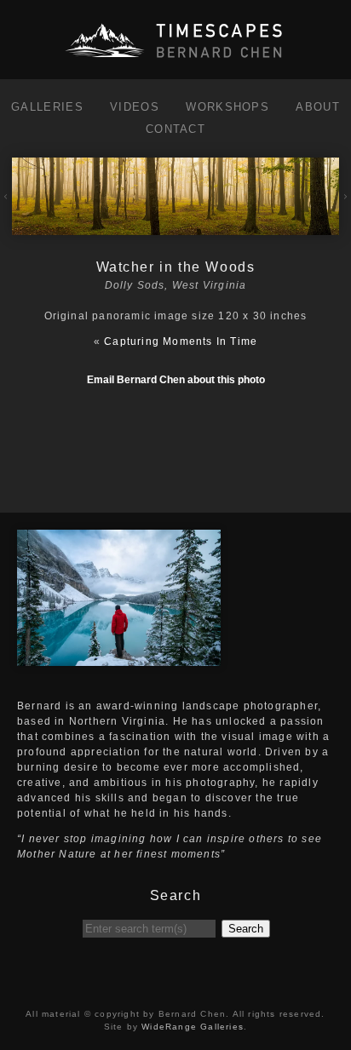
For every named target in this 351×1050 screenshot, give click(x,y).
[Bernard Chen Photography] (175, 59)
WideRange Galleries (192, 1026)
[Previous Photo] (6, 212)
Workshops (227, 106)
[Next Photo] (175, 227)
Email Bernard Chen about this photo (176, 380)
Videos (134, 106)
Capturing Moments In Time (180, 341)
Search (245, 928)
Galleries (47, 106)
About (318, 106)
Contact (175, 129)
